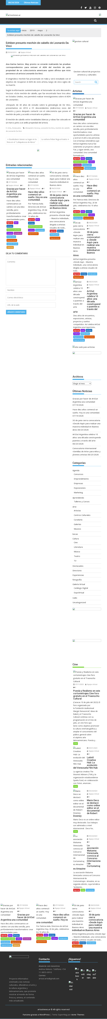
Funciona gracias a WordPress (36, 1014)
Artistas (9, 226)
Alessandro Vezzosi (32, 128)
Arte (9, 128)
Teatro (77, 556)
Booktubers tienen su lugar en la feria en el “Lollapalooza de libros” (22, 140)
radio (75, 597)
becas (75, 534)
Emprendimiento (81, 478)
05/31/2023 (93, 748)
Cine (76, 542)
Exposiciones (11, 240)
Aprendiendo (78, 497)
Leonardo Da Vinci (47, 128)
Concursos (78, 474)
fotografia (77, 579)
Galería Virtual (12, 244)
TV (75, 560)
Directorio (77, 570)
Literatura (78, 547)
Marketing (78, 492)
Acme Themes (77, 1014)
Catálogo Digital (81, 588)
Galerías (10, 247)
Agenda (10, 223)
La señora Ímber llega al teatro (54, 139)
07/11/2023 (79, 684)
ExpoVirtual (79, 592)
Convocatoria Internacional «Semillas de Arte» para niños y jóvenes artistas (86, 451)
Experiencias (78, 337)
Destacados (16, 128)
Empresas (78, 483)
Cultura (9, 233)
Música (77, 551)
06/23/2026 (55, 188)
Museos (77, 528)
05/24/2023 (93, 791)
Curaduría (17, 233)
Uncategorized (79, 602)
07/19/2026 (12, 182)
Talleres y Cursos (82, 501)
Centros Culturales (13, 230)
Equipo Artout (25, 52)
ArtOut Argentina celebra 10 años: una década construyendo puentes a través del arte (87, 437)
